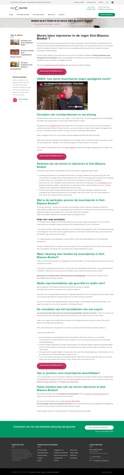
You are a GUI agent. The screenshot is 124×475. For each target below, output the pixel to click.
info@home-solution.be (105, 9)
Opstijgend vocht (58, 450)
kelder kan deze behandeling (55, 65)
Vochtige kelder (38, 14)
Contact (62, 14)
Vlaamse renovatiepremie (69, 382)
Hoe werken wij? (91, 2)
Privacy (38, 472)
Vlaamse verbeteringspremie (47, 382)
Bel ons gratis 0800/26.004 (104, 431)
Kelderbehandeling (42, 452)
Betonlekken (73, 458)
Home (11, 14)
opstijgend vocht (55, 126)
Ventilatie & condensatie (61, 452)
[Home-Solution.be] (18, 8)
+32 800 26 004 (90, 9)
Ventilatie (51, 14)
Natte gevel (73, 455)
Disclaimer (32, 472)
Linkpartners (49, 472)
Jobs (107, 2)
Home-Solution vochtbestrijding (43, 24)
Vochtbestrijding (23, 14)
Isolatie (39, 460)
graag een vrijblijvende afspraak (96, 394)
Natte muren (73, 450)
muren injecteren (70, 147)
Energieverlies (74, 452)
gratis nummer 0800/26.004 (70, 401)
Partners (101, 2)
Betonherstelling (42, 455)
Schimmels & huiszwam (61, 455)
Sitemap (43, 472)
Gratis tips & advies (79, 2)
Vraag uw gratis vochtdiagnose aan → (52, 71)
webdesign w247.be (107, 472)
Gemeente (57, 24)
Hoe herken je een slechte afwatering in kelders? (27, 43)
